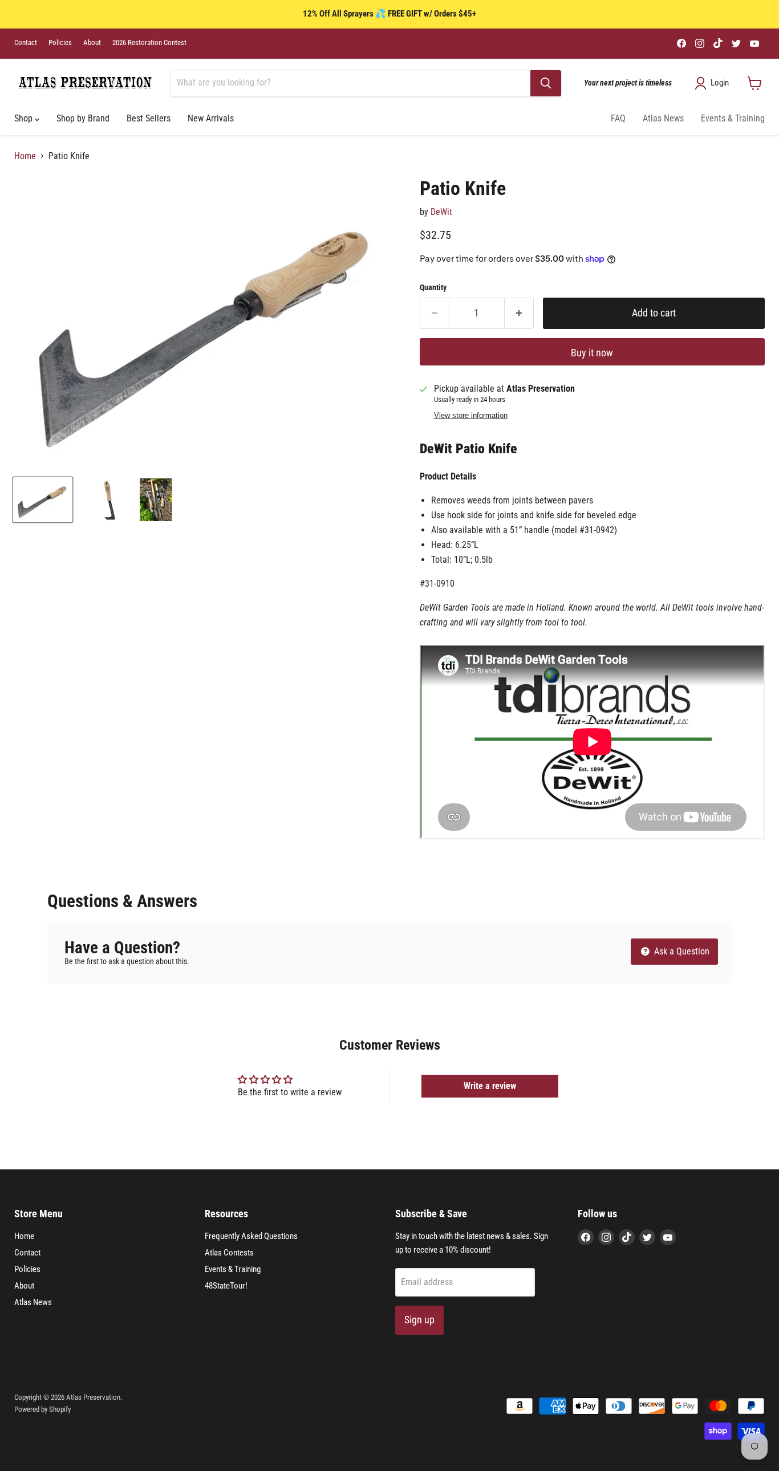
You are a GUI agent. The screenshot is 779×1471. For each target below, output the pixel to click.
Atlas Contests (229, 1252)
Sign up (419, 1320)
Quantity (433, 287)
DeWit (441, 211)
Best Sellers (149, 118)
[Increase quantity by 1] (519, 313)
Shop (24, 118)
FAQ (618, 118)
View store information (471, 416)
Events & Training (733, 118)
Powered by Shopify (42, 1409)
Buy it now (592, 353)
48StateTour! (226, 1286)
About (92, 43)
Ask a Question (680, 951)
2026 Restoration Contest (149, 43)
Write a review (490, 1085)
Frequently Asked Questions (251, 1236)
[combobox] (350, 83)
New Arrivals (211, 118)
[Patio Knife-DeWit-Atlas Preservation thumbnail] (42, 499)
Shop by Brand (82, 118)
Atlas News (663, 118)
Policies (60, 43)
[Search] (545, 83)
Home (25, 156)
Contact (25, 43)
